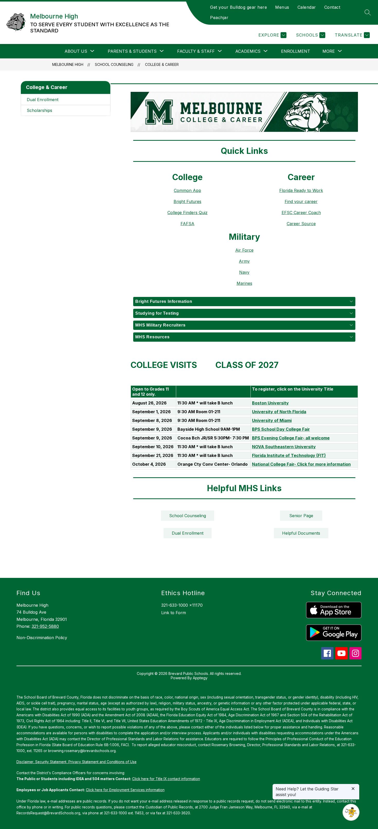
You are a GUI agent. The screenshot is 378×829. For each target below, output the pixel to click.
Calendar (307, 7)
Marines (244, 283)
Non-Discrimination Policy (41, 637)
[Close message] (353, 789)
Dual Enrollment (42, 99)
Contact (332, 7)
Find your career (301, 201)
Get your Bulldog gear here (238, 7)
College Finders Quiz (187, 212)
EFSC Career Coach (301, 212)
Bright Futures (187, 201)
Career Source (301, 223)
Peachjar (219, 17)
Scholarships (39, 110)
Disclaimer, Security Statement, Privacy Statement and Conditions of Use (76, 762)
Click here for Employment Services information (125, 790)
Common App (187, 190)
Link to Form (173, 612)
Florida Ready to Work (301, 190)
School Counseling (114, 64)
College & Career (162, 64)
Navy (244, 272)
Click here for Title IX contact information (166, 779)
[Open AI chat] (351, 812)
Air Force (244, 250)
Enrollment (295, 51)
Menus (282, 7)
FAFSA (187, 223)
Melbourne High (67, 64)
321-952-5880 (45, 626)
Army (244, 261)
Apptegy (200, 678)
